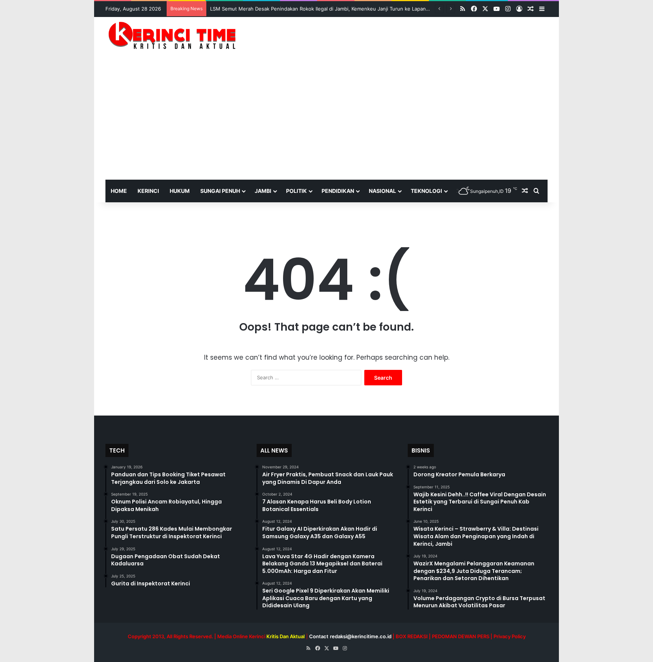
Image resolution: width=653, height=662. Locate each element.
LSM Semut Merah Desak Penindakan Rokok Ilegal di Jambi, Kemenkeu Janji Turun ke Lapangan (322, 9)
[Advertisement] (326, 123)
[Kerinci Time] (175, 35)
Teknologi (426, 191)
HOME (119, 191)
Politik (296, 191)
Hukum (180, 191)
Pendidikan (338, 191)
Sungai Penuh (220, 191)
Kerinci (148, 191)
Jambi (263, 191)
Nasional (382, 191)
